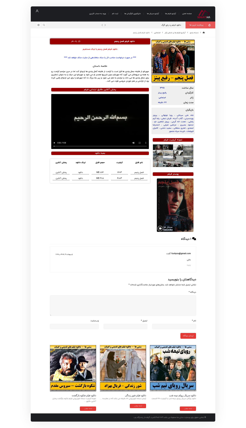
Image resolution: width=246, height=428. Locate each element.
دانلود (80, 172)
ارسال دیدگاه (188, 335)
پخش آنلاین (61, 172)
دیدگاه (192, 292)
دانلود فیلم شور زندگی (135, 395)
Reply (189, 265)
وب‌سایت (95, 320)
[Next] (105, 25)
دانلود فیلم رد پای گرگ (171, 25)
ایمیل (144, 320)
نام (194, 320)
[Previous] (102, 25)
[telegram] (38, 25)
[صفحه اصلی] (204, 33)
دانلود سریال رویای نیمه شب (182, 395)
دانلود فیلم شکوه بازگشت (84, 395)
